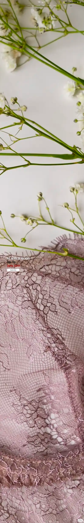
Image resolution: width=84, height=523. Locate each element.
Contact (55, 5)
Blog (43, 5)
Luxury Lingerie (30, 5)
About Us (49, 5)
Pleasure (38, 5)
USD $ (4, 2)
